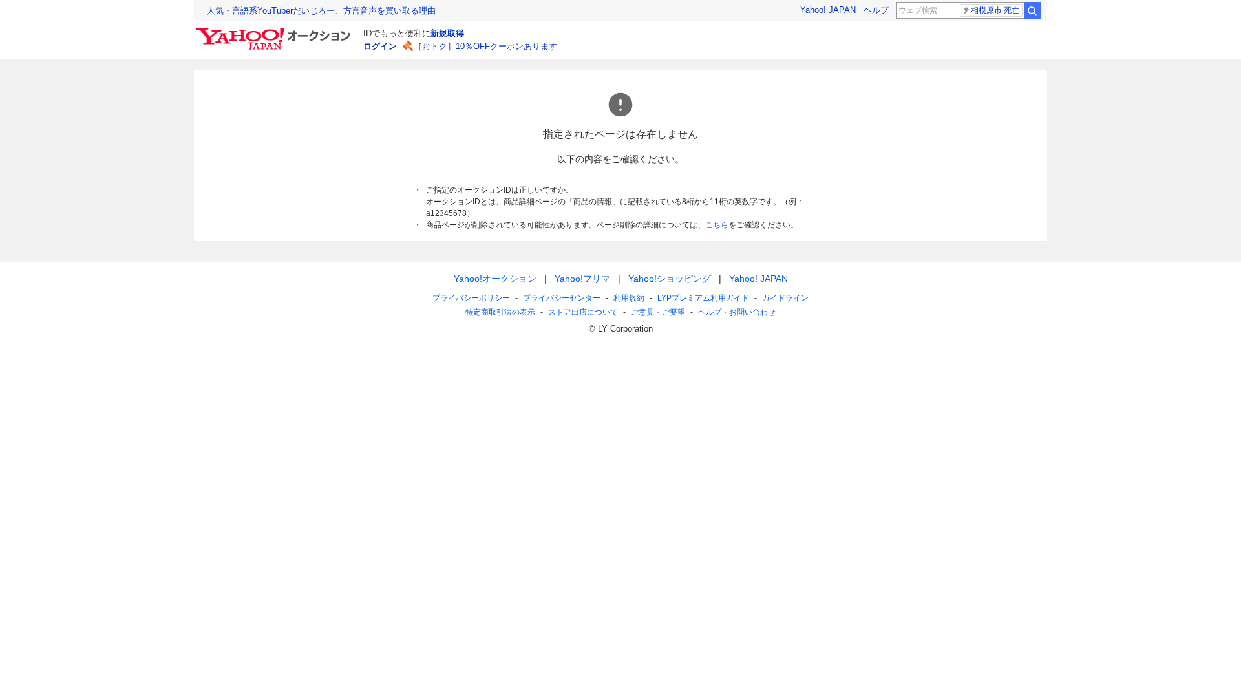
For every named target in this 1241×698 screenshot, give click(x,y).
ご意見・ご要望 (658, 312)
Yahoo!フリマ (582, 278)
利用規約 (628, 297)
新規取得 (447, 33)
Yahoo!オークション (495, 278)
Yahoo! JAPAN (828, 10)
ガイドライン (785, 297)
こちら (716, 224)
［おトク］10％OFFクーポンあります (485, 46)
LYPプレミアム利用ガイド (703, 297)
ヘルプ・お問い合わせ (737, 312)
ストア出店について (583, 312)
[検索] (1032, 10)
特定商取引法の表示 (500, 312)
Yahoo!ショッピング (669, 278)
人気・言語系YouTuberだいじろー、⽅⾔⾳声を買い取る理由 (321, 11)
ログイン (380, 46)
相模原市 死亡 (995, 10)
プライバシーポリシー (471, 297)
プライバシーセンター (561, 297)
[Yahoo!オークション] (275, 32)
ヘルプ (876, 10)
